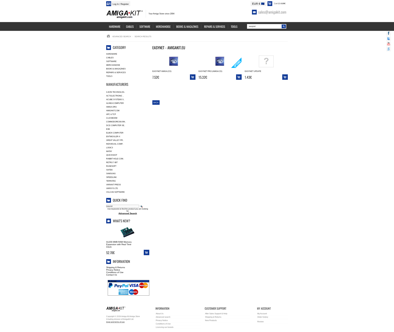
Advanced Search (121, 36)
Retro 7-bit (112, 162)
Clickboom (111, 118)
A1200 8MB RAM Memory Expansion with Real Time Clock (119, 244)
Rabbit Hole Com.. (115, 159)
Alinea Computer (115, 103)
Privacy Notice (113, 270)
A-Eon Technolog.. (115, 92)
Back (156, 103)
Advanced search (163, 317)
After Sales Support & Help (216, 314)
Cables (110, 58)
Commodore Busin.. (116, 122)
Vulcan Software (115, 192)
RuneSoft (111, 166)
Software (111, 61)
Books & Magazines (116, 69)
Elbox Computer (114, 133)
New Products (211, 320)
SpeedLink (111, 177)
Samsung (111, 173)
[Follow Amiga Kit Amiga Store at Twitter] (388, 38)
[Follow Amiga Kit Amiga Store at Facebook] (388, 33)
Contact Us (111, 275)
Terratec (111, 181)
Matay (109, 151)
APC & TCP (111, 114)
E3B (108, 129)
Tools (109, 76)
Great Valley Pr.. (115, 140)
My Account (262, 314)
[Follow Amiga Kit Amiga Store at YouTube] (388, 44)
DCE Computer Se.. (115, 125)
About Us (159, 314)
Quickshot (111, 155)
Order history (262, 317)
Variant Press (113, 185)
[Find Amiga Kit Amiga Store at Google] (388, 49)
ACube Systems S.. (115, 99)
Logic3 (109, 148)
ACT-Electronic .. (115, 96)
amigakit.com (112, 111)
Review (260, 322)
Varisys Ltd (112, 188)
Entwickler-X (113, 136)
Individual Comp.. (114, 144)
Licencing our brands (164, 327)
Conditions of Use (114, 272)
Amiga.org (111, 107)
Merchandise (113, 65)
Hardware (111, 54)
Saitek (109, 170)
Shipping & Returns (115, 267)
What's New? (121, 220)
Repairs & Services (116, 72)
